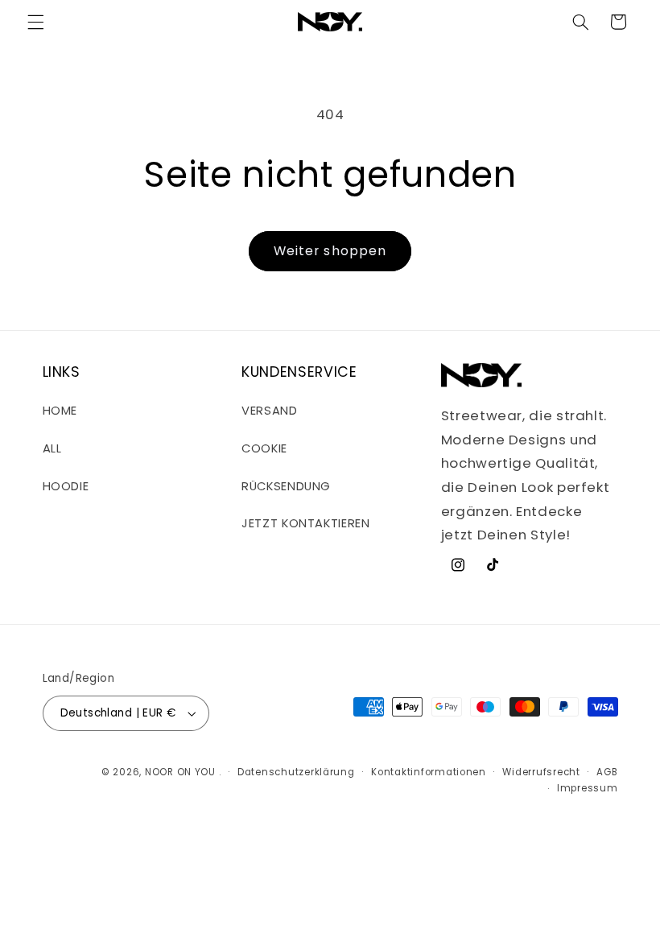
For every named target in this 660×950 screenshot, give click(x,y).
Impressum (587, 788)
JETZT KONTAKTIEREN (305, 523)
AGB (606, 772)
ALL (52, 448)
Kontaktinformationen (428, 772)
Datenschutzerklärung (296, 772)
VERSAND (269, 411)
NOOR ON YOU (180, 772)
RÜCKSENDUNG (286, 486)
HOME (60, 411)
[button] (35, 21)
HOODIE (66, 486)
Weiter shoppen (330, 251)
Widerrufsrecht (541, 772)
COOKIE (264, 448)
